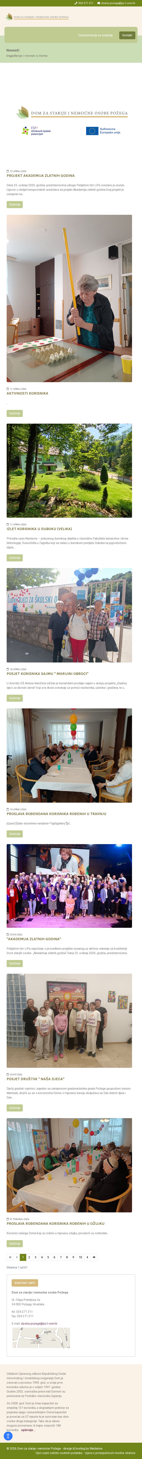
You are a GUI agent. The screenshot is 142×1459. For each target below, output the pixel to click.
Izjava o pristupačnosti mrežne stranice (110, 1453)
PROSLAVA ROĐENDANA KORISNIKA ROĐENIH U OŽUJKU (55, 1223)
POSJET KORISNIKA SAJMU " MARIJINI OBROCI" (47, 674)
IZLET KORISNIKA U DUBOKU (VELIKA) (39, 529)
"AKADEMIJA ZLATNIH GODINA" (34, 939)
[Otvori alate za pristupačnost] (8, 1436)
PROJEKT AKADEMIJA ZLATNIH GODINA (41, 175)
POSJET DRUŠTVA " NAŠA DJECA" (35, 1079)
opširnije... (27, 1430)
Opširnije (14, 204)
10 (80, 1257)
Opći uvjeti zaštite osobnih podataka (59, 1453)
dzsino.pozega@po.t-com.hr (118, 3)
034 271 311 (85, 3)
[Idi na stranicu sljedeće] (87, 1257)
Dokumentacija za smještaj (95, 35)
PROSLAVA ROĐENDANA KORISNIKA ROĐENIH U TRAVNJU (56, 814)
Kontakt (127, 35)
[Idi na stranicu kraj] (94, 1257)
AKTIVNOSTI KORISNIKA (27, 393)
